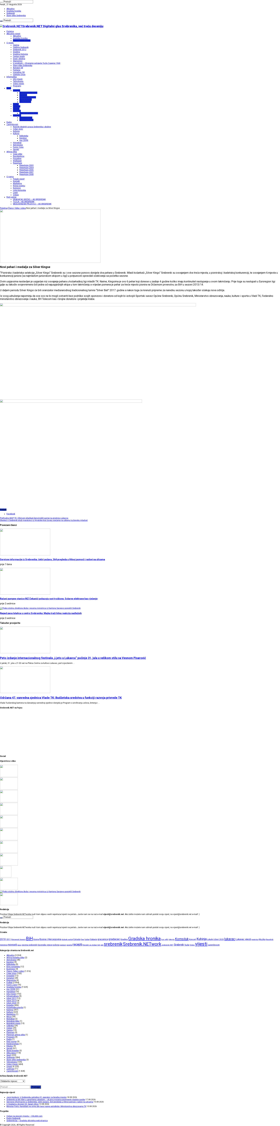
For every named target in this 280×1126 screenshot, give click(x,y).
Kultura (16, 133)
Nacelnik (269, 939)
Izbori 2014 (11, 1001)
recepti (77, 944)
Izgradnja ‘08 (19, 72)
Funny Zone (18, 147)
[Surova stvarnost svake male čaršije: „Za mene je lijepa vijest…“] (5, 877)
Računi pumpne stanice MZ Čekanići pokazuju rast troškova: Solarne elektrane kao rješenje (49, 598)
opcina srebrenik (29, 945)
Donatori (23, 95)
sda (101, 945)
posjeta (69, 945)
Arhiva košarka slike (28, 93)
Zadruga (10, 1069)
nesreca (3, 945)
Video (192, 945)
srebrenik (113, 944)
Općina (16, 45)
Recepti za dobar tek (91, 945)
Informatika (11, 77)
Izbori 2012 (11, 998)
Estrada (76, 939)
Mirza (9, 1016)
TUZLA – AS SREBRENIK (23, 202)
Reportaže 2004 (26, 167)
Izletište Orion (19, 74)
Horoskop (17, 143)
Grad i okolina (19, 59)
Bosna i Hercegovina (50, 939)
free (82, 939)
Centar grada (19, 56)
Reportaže (17, 163)
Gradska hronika (13, 11)
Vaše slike (17, 154)
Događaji (10, 976)
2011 (8, 939)
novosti (12, 944)
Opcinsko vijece (44, 945)
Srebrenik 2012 (19, 49)
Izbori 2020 (11, 1003)
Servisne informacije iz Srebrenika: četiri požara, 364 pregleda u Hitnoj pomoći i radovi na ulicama (52, 559)
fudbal (87, 939)
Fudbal (16, 104)
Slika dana (11, 1053)
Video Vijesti (12, 1064)
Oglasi (16, 195)
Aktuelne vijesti (13, 34)
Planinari (17, 111)
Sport (8, 88)
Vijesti (9, 1066)
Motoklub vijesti (26, 120)
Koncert (192, 939)
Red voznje (11, 1041)
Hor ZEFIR (23, 140)
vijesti (201, 944)
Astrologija (18, 145)
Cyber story (18, 129)
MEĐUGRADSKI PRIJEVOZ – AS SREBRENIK (32, 204)
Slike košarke (25, 102)
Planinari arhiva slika (28, 113)
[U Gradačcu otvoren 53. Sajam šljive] (9, 814)
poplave (63, 945)
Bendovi (23, 138)
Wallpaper (17, 161)
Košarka (16, 90)
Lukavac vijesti (243, 939)
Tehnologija (18, 81)
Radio (9, 122)
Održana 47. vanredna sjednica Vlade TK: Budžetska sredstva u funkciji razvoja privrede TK (61, 697)
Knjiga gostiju (19, 186)
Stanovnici (17, 61)
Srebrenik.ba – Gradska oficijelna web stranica (27, 1121)
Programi (17, 86)
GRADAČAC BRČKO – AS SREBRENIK (29, 199)
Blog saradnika (13, 967)
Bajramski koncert (18, 939)
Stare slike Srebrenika (16, 15)
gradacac (114, 939)
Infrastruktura (12, 996)
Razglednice (18, 156)
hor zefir (164, 939)
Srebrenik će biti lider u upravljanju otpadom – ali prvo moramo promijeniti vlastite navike (45, 1099)
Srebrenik (10, 13)
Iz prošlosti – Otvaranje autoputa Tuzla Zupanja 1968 (36, 63)
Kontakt (16, 181)
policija (56, 945)
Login (15, 192)
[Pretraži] (1, 2)
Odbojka (16, 106)
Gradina (16, 52)
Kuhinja (16, 131)
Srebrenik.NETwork (142, 944)
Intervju (172, 939)
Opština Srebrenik (21, 47)
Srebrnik (179, 944)
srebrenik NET (167, 945)
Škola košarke (25, 99)
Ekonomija (11, 980)
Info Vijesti (18, 79)
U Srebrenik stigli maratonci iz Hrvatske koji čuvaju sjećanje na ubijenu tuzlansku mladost (44, 520)
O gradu (10, 43)
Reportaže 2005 (26, 170)
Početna (10, 31)
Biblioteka (23, 136)
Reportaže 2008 (26, 174)
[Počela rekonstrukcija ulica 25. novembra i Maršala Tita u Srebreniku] (9, 865)
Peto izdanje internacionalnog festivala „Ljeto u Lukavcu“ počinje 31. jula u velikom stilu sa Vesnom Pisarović (73, 658)
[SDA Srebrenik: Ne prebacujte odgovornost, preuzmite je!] (9, 904)
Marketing (17, 183)
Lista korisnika (19, 190)
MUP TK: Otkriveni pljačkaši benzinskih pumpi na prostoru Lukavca (34, 518)
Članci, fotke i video (21, 40)
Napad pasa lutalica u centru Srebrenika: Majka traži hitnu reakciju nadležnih (41, 613)
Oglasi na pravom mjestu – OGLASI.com (24, 1116)
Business (10, 969)
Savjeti (16, 149)
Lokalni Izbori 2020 (215, 939)
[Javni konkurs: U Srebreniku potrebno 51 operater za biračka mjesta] (9, 776)
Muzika (262, 939)
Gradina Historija (20, 54)
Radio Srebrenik (13, 1118)
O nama (10, 177)
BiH (29, 938)
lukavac (229, 939)
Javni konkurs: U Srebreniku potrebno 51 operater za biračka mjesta (36, 1097)
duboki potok (67, 939)
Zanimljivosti (12, 124)
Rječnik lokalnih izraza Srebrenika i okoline (32, 127)
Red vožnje (11, 197)
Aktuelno (10, 9)
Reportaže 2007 (26, 172)
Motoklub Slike (25, 118)
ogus (19, 945)
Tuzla (186, 945)
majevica (254, 939)
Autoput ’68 (18, 68)
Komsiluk (182, 939)
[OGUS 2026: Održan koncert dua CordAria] (9, 839)
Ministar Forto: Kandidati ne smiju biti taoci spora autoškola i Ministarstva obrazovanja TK (46, 1106)
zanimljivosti (214, 945)
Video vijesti (18, 84)
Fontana (16, 70)
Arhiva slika (11, 152)
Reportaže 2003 (26, 165)
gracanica (103, 939)
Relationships (12, 1044)
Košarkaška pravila (27, 97)
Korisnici (17, 188)
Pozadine (17, 158)
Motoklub (17, 115)
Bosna (36, 939)
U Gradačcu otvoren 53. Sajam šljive (22, 1104)
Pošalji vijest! (19, 179)
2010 (3, 939)
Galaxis (93, 939)
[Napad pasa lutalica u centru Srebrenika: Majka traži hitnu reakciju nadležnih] (40, 891)
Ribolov (16, 108)
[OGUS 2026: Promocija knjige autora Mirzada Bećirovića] (9, 852)
